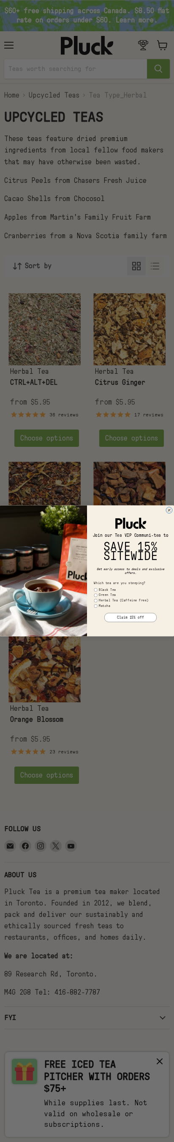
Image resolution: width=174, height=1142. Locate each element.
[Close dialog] (169, 510)
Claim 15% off (130, 618)
